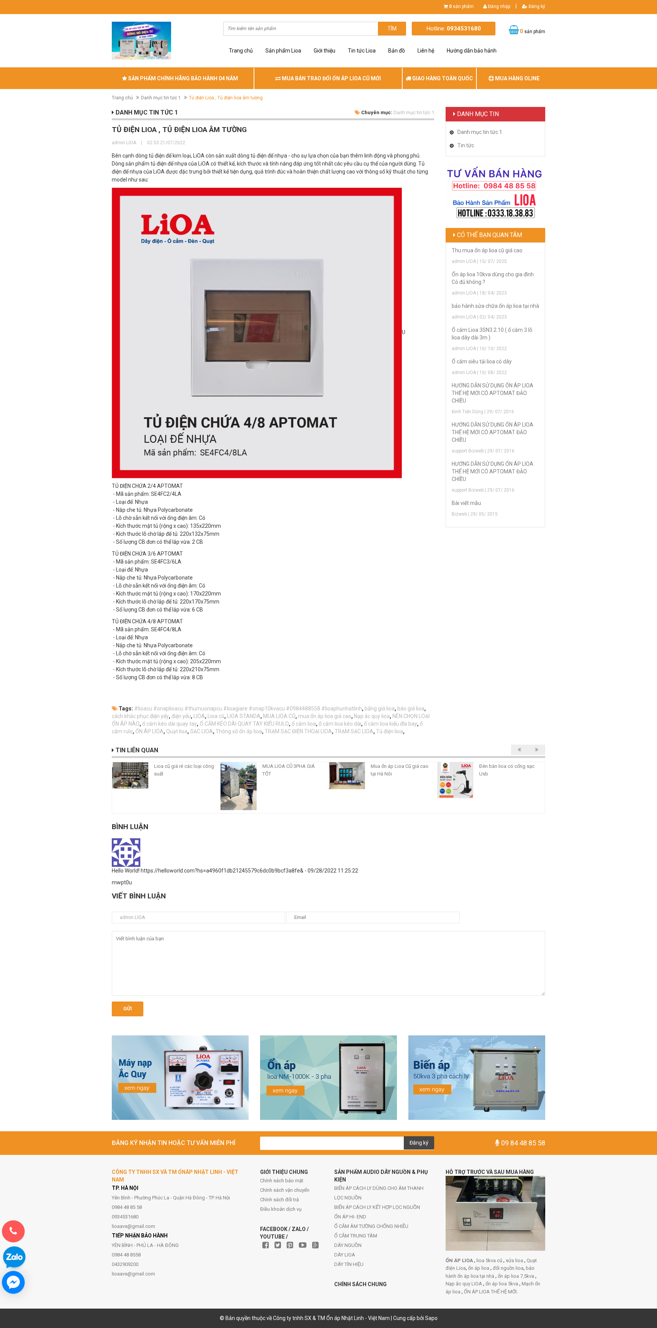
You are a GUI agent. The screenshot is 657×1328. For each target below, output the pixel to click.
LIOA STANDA (243, 716)
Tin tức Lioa (362, 51)
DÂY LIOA (344, 1255)
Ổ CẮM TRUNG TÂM (355, 1236)
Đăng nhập (498, 6)
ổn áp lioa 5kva (502, 1284)
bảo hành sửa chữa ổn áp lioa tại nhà (495, 306)
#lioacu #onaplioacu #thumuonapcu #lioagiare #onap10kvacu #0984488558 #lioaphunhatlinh (248, 708)
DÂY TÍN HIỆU (348, 1264)
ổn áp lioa (479, 1268)
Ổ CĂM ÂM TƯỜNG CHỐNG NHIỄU (371, 1226)
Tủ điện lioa (389, 731)
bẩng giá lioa (380, 708)
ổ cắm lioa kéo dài (340, 724)
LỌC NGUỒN (348, 1198)
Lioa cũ (216, 716)
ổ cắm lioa (304, 724)
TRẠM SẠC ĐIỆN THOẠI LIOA (298, 731)
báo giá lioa (410, 708)
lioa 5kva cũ (489, 1260)
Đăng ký (536, 6)
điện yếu (181, 716)
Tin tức (465, 145)
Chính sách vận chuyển (284, 1190)
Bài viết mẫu (466, 503)
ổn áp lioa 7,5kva (516, 1276)
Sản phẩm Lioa (283, 51)
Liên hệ (425, 51)
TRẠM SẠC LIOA (354, 731)
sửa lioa (515, 1260)
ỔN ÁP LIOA (149, 731)
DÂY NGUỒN (348, 1245)
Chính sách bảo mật (281, 1180)
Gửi (127, 1008)
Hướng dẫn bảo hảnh (472, 51)
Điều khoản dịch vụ (281, 1209)
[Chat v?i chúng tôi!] (13, 1282)
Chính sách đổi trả (279, 1199)
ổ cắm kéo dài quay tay (169, 724)
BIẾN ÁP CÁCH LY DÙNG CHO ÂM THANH (379, 1188)
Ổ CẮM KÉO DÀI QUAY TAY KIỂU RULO (244, 724)
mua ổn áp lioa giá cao (324, 716)
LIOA (199, 716)
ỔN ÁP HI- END (350, 1217)
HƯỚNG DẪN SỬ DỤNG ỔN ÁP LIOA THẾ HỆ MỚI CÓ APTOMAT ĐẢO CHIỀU (492, 393)
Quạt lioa (176, 731)
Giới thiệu (324, 51)
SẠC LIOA (201, 731)
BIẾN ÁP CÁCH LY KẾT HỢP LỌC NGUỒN (377, 1207)
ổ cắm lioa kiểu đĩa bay (390, 724)
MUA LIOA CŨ (279, 716)
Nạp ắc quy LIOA (464, 1284)
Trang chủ (241, 51)
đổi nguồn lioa (508, 1268)
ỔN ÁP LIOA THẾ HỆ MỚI (490, 1292)
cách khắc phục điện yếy (140, 716)
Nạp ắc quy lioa (372, 716)
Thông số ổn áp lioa (239, 731)
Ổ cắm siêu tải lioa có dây (482, 361)
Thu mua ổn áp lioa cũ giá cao (487, 250)
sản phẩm (461, 6)
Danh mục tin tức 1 (161, 97)
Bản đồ (396, 51)
